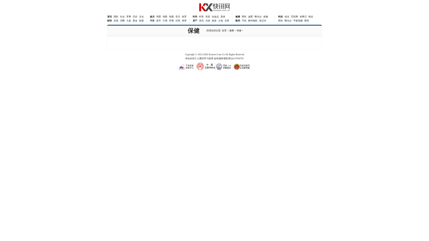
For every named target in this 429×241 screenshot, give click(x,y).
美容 (207, 16)
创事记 (303, 16)
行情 (165, 20)
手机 (244, 20)
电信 (310, 16)
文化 (141, 16)
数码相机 (253, 20)
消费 (122, 20)
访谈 (207, 20)
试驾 (177, 20)
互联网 (294, 16)
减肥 (250, 16)
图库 (306, 20)
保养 (184, 20)
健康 (231, 30)
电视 (171, 16)
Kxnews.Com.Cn (217, 54)
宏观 (116, 20)
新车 (158, 20)
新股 (141, 20)
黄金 (135, 20)
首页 (224, 30)
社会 (122, 16)
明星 (158, 16)
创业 (287, 16)
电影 (165, 16)
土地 (220, 20)
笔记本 (262, 20)
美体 (223, 16)
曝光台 (258, 16)
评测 (171, 20)
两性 (244, 16)
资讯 (201, 20)
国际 (116, 16)
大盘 (128, 20)
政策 (214, 20)
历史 (135, 16)
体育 (184, 16)
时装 (201, 16)
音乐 (177, 16)
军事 (128, 16)
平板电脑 (298, 20)
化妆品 (215, 16)
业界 (227, 20)
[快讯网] (214, 10)
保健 (265, 16)
